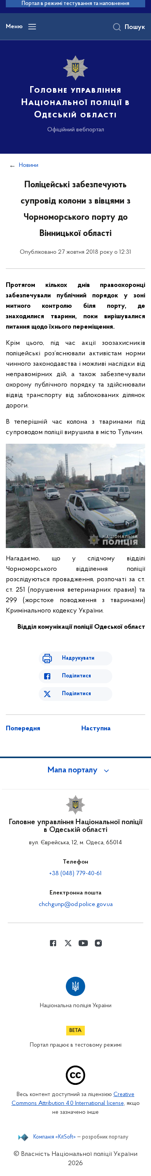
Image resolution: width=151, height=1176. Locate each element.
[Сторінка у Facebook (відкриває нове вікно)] (53, 943)
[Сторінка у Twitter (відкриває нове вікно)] (68, 943)
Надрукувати (78, 658)
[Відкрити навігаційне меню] (32, 27)
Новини (28, 165)
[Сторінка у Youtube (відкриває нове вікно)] (83, 943)
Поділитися (76, 676)
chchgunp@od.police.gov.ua (76, 904)
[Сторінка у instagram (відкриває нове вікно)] (98, 943)
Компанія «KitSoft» (54, 1137)
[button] (75, 770)
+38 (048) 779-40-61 (75, 874)
